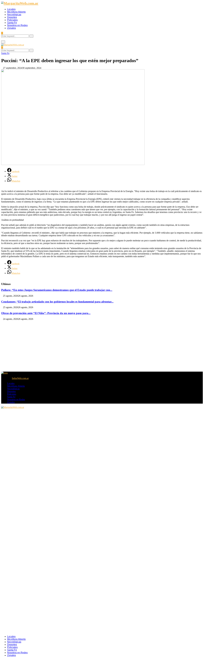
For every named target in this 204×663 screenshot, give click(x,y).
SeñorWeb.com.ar (20, 378)
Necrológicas (14, 14)
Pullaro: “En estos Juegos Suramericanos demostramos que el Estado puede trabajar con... (56, 290)
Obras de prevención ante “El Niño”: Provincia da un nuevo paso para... (46, 313)
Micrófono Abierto (16, 12)
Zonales (11, 28)
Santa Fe (12, 22)
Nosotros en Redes (17, 25)
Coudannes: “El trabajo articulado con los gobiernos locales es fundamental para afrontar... (57, 301)
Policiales (12, 20)
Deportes (12, 17)
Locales (11, 9)
